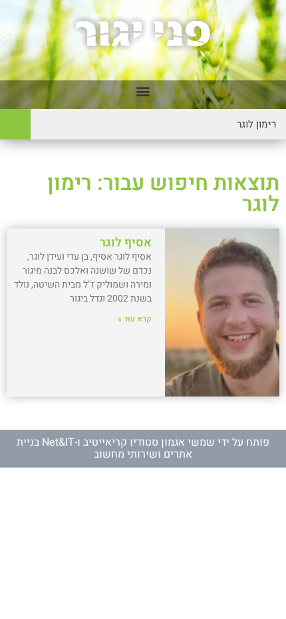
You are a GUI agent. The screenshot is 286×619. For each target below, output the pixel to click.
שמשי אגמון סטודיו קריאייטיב (149, 442)
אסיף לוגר (126, 243)
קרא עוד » (135, 319)
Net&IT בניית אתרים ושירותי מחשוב (104, 448)
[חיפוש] (15, 124)
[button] (143, 91)
